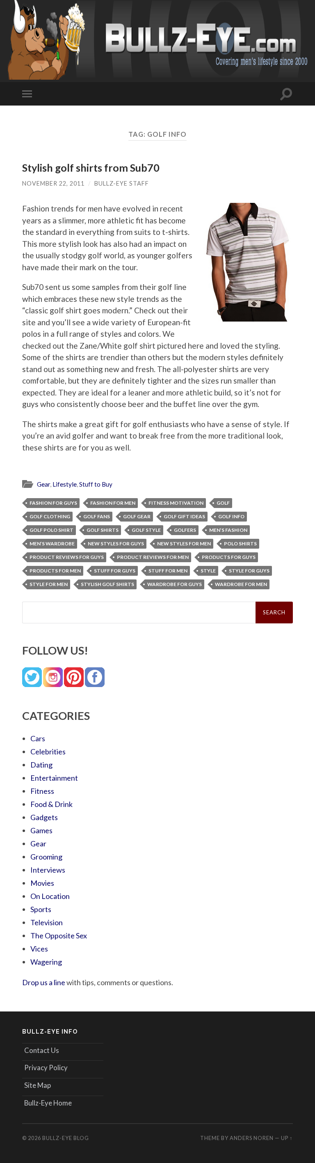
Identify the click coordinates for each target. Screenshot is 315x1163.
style (208, 571)
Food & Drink (51, 804)
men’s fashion (228, 530)
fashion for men (112, 503)
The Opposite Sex (58, 935)
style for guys (249, 571)
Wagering (46, 961)
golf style (146, 530)
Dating (41, 764)
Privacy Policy (46, 1067)
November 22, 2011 (53, 183)
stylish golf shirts (107, 584)
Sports (40, 909)
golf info (231, 516)
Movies (42, 882)
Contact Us (41, 1050)
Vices (39, 948)
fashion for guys (53, 503)
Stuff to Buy (95, 484)
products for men (55, 571)
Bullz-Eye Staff (121, 183)
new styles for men (184, 543)
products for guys (229, 557)
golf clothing (50, 516)
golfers (185, 530)
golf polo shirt (51, 530)
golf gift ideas (184, 516)
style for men (49, 584)
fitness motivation (175, 503)
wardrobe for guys (174, 584)
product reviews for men (153, 557)
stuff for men (167, 571)
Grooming (46, 856)
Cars (37, 738)
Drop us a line (43, 982)
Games (41, 830)
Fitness (42, 790)
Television (46, 922)
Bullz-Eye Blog (65, 1138)
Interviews (47, 869)
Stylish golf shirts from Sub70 (91, 167)
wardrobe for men (241, 584)
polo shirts (240, 543)
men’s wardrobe (52, 543)
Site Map (37, 1085)
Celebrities (48, 751)
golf (223, 503)
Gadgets (44, 817)
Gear (43, 484)
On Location (50, 896)
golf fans (96, 516)
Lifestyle (64, 484)
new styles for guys (116, 543)
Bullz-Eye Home (48, 1103)
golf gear (137, 516)
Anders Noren (252, 1138)
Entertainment (54, 777)
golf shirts (103, 530)
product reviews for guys (67, 557)
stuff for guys (114, 571)
